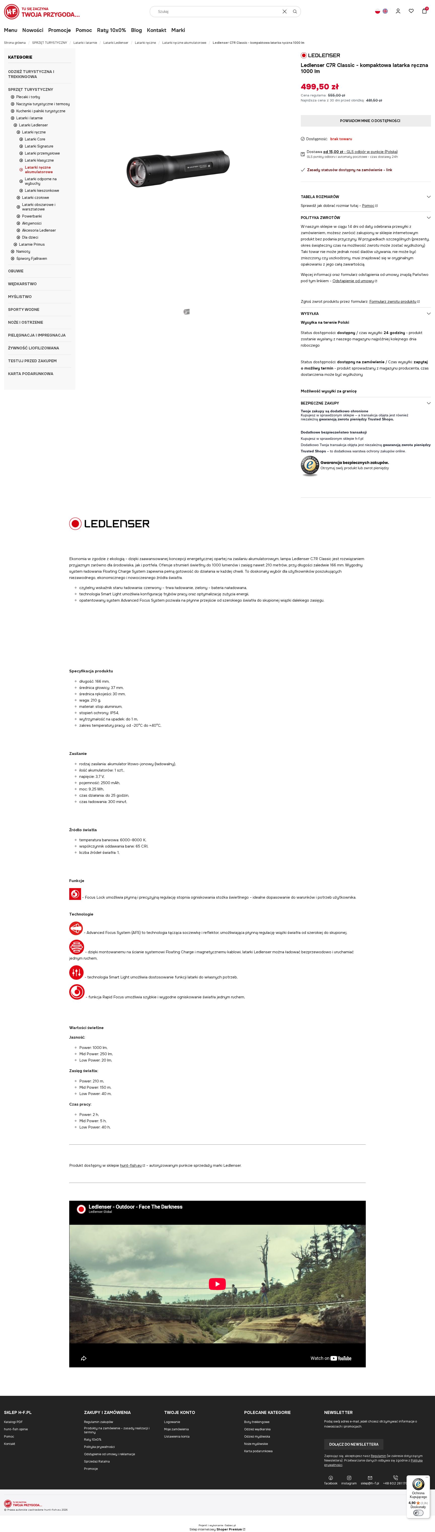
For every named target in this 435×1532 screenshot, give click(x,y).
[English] (385, 12)
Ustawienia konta (177, 1437)
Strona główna (15, 43)
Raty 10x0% (111, 30)
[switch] (418, 1513)
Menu (10, 30)
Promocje (59, 30)
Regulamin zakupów (98, 1422)
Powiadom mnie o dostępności (370, 121)
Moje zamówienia (176, 1429)
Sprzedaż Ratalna (97, 1462)
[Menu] (427, 1478)
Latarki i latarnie (85, 43)
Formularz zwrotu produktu (392, 301)
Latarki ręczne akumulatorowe (184, 43)
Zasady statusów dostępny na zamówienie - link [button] (349, 170)
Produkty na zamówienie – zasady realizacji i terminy (117, 1430)
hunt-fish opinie (16, 1429)
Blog (136, 30)
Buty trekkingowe (256, 1422)
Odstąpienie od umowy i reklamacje (109, 1454)
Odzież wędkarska (257, 1429)
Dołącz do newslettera (353, 1444)
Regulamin (378, 1456)
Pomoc (84, 30)
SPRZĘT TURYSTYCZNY (49, 43)
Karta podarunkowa (258, 1451)
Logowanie (172, 1422)
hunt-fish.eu (131, 1165)
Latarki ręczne (145, 43)
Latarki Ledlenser (115, 43)
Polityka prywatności (99, 1447)
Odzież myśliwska (257, 1437)
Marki (178, 30)
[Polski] (377, 12)
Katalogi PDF (13, 1422)
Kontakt (156, 30)
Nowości (32, 30)
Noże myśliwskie (256, 1444)
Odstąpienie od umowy (353, 280)
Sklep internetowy (216, 1529)
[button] (295, 11)
